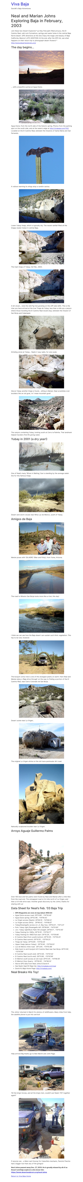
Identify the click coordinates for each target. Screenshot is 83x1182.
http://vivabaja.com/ (44, 968)
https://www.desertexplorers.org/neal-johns (29, 1172)
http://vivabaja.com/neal (46, 966)
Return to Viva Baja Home (21, 1176)
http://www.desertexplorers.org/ (23, 43)
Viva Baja (20, 4)
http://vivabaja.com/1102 (59, 128)
